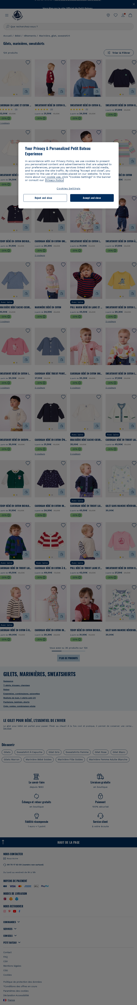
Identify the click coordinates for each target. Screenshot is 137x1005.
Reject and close (43, 198)
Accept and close (92, 198)
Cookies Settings (68, 188)
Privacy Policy (54, 180)
